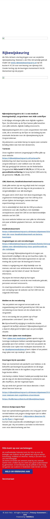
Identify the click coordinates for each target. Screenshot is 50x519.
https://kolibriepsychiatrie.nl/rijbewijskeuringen (23, 399)
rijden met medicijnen (16, 338)
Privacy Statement (38, 513)
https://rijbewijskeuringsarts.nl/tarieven (20, 158)
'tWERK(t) (30, 517)
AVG (25, 515)
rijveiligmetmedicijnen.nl (15, 349)
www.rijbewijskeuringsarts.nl (24, 62)
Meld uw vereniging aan (17, 471)
